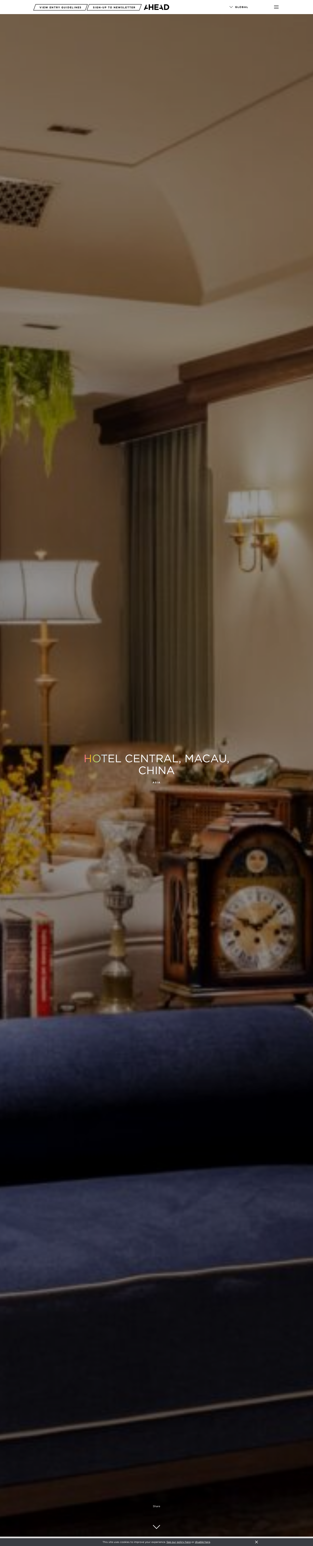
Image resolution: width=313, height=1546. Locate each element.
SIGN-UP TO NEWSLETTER (114, 7)
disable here (202, 1542)
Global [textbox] (242, 7)
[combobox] (246, 7)
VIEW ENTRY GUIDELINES (60, 7)
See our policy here (178, 1542)
